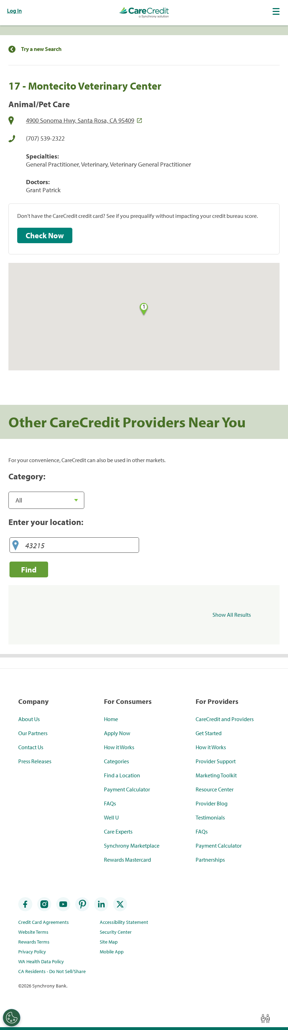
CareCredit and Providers (225, 719)
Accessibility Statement (124, 922)
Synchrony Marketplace (131, 845)
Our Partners (32, 733)
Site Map (109, 942)
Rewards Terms (34, 942)
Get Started (209, 733)
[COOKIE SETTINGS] (11, 1017)
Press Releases (34, 761)
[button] (277, 11)
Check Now (45, 235)
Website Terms (33, 932)
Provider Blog (212, 803)
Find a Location (122, 775)
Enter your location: (45, 522)
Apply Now (117, 733)
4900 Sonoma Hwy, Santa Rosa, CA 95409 (80, 120)
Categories (116, 761)
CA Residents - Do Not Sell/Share (52, 971)
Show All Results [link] (231, 614)
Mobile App (112, 951)
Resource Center (215, 789)
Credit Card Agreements (43, 922)
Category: (26, 476)
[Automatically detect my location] (15, 545)
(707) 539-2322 (45, 138)
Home (111, 719)
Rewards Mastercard (127, 859)
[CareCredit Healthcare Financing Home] (144, 12)
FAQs (110, 803)
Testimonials (210, 817)
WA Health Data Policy (41, 961)
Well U (111, 817)
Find (29, 569)
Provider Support (216, 761)
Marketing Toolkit (216, 775)
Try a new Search (41, 49)
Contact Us (30, 747)
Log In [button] (14, 10)
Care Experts (118, 831)
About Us (29, 719)
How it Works (119, 747)
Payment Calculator (127, 789)
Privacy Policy (32, 951)
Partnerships (210, 859)
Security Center (116, 932)
